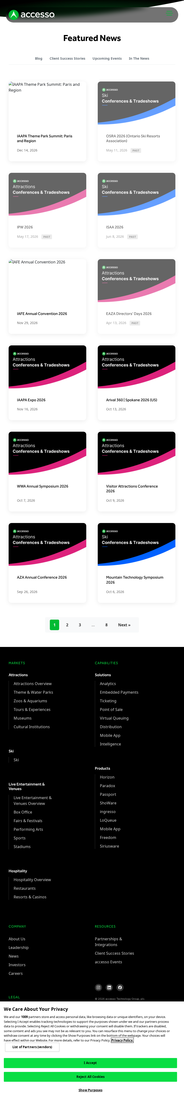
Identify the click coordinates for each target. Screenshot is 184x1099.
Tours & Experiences (32, 709)
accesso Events (108, 962)
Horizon (107, 777)
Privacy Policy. (122, 1040)
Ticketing (108, 701)
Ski (16, 759)
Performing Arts (28, 829)
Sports (20, 838)
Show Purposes (90, 1090)
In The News (139, 58)
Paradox (107, 785)
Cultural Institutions (32, 726)
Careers (16, 973)
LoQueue (108, 820)
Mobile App (110, 735)
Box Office (23, 812)
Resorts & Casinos (30, 897)
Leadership (19, 947)
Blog (38, 58)
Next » (124, 625)
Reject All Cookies (90, 1077)
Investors (17, 964)
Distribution (111, 726)
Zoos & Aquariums (30, 701)
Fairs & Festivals (28, 820)
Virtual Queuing (114, 718)
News (14, 956)
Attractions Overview (33, 683)
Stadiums (22, 846)
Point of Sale (111, 709)
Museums (23, 718)
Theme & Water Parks (33, 692)
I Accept (90, 1063)
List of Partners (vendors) (32, 1047)
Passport (108, 794)
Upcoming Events (107, 58)
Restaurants (25, 888)
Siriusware (109, 846)
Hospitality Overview (32, 879)
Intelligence (110, 744)
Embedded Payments (119, 692)
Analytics (108, 683)
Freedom (108, 837)
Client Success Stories (67, 58)
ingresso (108, 811)
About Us (17, 939)
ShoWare (108, 803)
